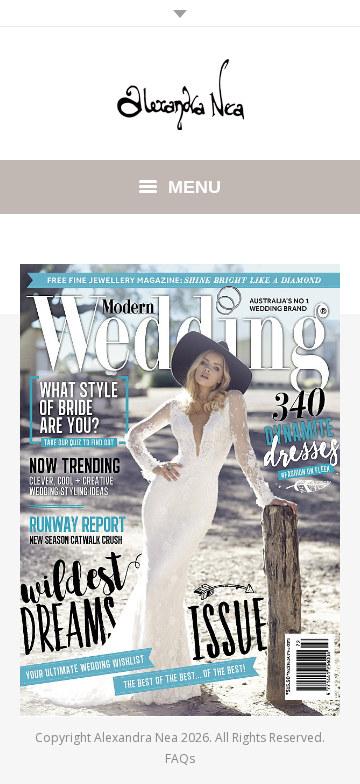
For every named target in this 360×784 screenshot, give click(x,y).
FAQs (180, 758)
